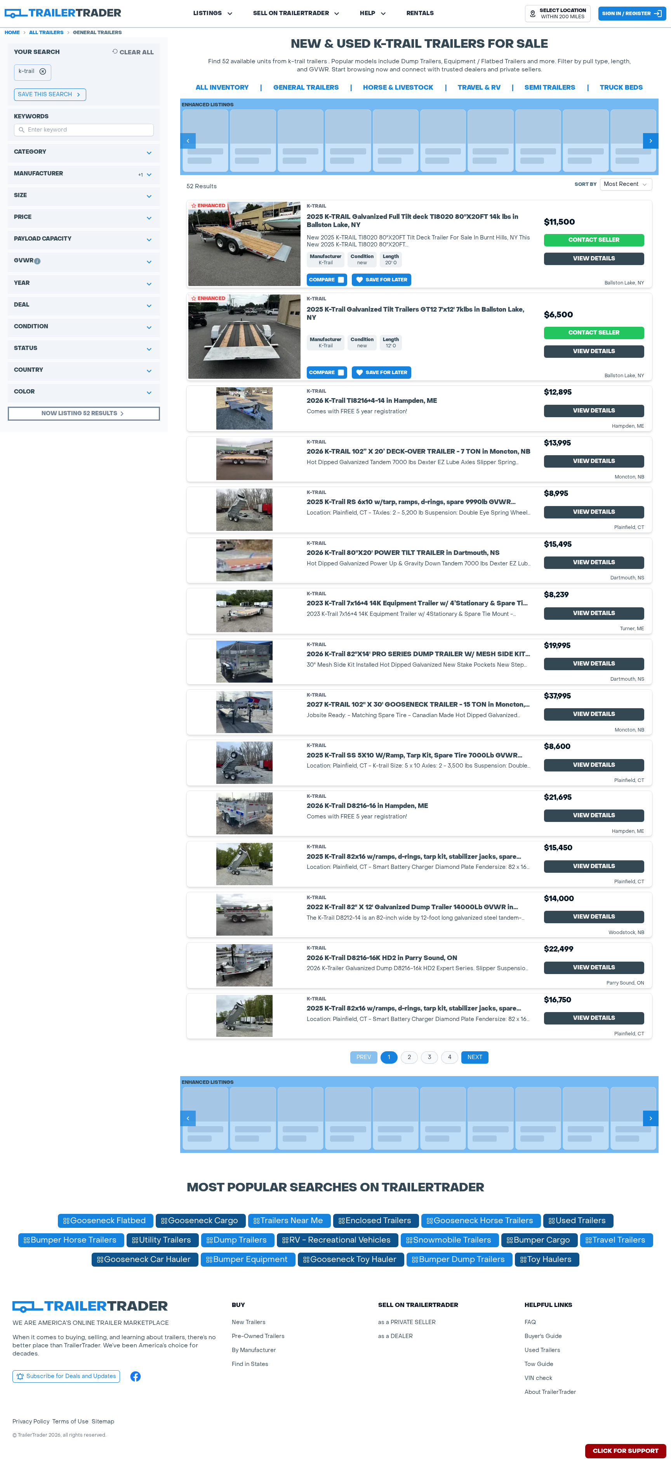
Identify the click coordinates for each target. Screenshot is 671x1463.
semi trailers (550, 87)
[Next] (651, 141)
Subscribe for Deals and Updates (71, 1376)
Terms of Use (70, 1421)
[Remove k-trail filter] (43, 73)
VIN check (538, 1378)
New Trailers (249, 1322)
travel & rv (479, 87)
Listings (207, 13)
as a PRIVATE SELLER (407, 1322)
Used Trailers (542, 1350)
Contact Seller (593, 240)
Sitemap (103, 1421)
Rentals (420, 13)
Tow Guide (539, 1364)
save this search (45, 94)
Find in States (250, 1364)
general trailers (306, 87)
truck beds (621, 87)
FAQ (530, 1322)
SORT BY (586, 184)
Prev (363, 1057)
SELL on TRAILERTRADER (291, 13)
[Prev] (188, 141)
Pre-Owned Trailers (258, 1336)
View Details (594, 258)
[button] (558, 13)
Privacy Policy (30, 1421)
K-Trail (316, 206)
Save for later (386, 280)
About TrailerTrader (550, 1392)
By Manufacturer (254, 1350)
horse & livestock (398, 87)
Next (475, 1057)
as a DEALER (395, 1336)
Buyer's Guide (543, 1336)
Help (367, 13)
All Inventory (222, 87)
